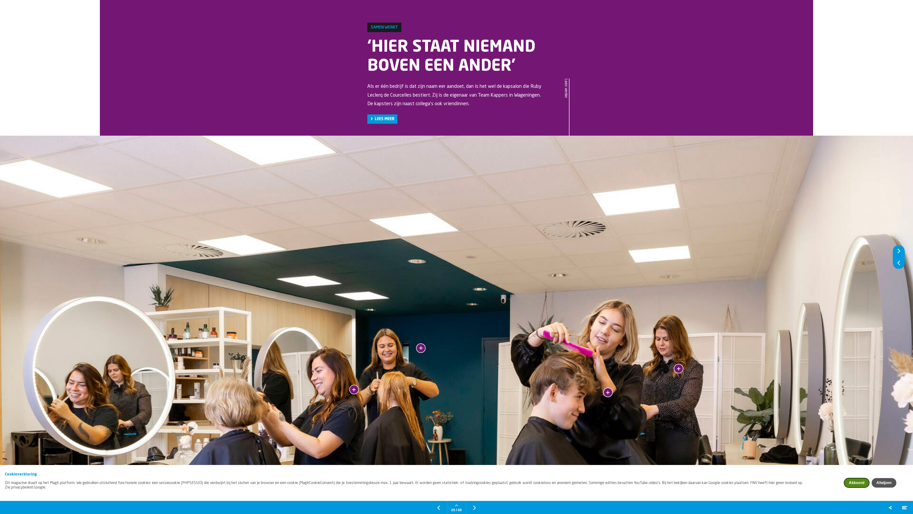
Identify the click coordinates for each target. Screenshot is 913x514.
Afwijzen (884, 483)
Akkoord (856, 483)
